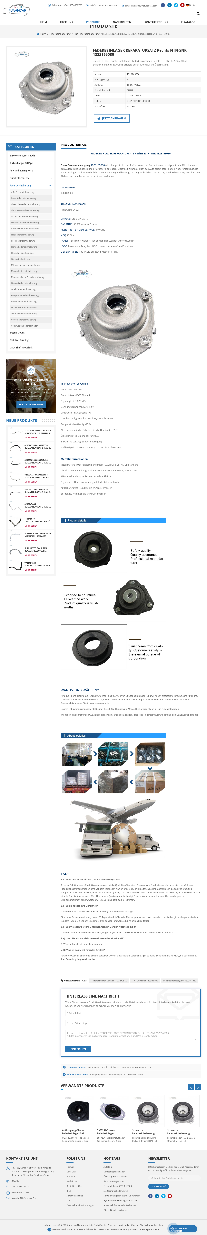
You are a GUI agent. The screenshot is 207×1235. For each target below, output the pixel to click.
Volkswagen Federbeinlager (24, 325)
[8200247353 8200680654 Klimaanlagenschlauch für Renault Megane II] (15, 477)
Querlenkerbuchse (19, 178)
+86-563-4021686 (20, 1192)
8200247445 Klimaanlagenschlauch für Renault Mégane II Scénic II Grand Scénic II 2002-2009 (38, 505)
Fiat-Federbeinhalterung (87, 33)
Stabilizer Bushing (19, 340)
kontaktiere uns (156, 22)
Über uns (66, 22)
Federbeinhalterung (60, 33)
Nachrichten (122, 22)
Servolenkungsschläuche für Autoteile (122, 1195)
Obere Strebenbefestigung (83, 165)
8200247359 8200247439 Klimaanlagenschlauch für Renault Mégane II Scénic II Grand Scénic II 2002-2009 (38, 490)
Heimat (70, 1166)
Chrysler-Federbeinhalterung (25, 210)
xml (68, 1200)
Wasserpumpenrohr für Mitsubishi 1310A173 (38, 534)
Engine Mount (17, 332)
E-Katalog (188, 22)
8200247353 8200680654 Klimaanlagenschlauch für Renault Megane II (38, 476)
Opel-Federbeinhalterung (23, 289)
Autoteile (108, 1166)
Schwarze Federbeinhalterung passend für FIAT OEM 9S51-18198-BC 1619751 (179, 1132)
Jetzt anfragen (113, 118)
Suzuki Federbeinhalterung (24, 307)
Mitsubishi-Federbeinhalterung (26, 265)
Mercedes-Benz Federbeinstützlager (28, 277)
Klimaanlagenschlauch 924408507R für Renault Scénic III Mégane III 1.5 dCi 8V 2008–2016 (38, 432)
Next (198, 1087)
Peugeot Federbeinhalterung (25, 295)
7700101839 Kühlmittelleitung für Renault (37, 564)
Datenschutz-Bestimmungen (80, 1205)
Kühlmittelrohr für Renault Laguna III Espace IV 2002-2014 (36, 549)
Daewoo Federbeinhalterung (25, 222)
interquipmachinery (149, 1229)
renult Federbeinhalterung (23, 301)
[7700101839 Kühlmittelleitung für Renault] (15, 566)
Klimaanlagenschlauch (114, 1171)
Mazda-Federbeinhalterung (24, 271)
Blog (68, 1190)
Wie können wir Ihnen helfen (31, 382)
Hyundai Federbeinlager (22, 252)
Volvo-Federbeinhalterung (23, 319)
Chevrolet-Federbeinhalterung (25, 204)
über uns (71, 1171)
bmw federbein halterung (23, 198)
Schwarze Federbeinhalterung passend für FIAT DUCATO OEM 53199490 (111, 1132)
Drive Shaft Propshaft (21, 347)
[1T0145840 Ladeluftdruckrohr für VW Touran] (15, 522)
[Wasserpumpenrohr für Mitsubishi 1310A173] (15, 536)
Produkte (93, 22)
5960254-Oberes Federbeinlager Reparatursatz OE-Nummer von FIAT (120, 1067)
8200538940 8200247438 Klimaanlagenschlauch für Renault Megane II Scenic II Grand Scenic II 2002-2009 (38, 461)
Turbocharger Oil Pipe (21, 163)
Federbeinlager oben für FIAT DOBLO (109, 980)
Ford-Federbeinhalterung (23, 240)
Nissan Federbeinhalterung (24, 283)
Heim (43, 22)
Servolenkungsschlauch (22, 155)
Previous (191, 1087)
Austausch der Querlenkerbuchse (120, 1205)
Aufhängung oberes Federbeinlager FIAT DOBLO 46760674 (115, 1074)
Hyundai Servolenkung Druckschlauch (122, 1200)
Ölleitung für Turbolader (115, 1176)
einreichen (78, 1049)
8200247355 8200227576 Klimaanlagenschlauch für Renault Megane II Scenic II (38, 446)
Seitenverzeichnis (74, 1195)
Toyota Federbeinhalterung (24, 313)
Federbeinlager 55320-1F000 (118, 1186)
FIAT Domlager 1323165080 (145, 980)
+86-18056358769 (73, 5)
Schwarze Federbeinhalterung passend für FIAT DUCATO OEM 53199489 (146, 1132)
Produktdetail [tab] (73, 145)
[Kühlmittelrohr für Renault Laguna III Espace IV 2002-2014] (15, 551)
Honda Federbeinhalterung (24, 246)
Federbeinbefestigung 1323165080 (179, 980)
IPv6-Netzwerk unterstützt (65, 1229)
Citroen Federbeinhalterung (24, 216)
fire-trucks (104, 1229)
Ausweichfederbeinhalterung (25, 228)
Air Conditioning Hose (21, 170)
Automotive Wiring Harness (124, 1229)
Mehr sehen (31, 437)
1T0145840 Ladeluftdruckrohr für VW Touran (38, 520)
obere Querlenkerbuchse (116, 1210)
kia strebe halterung (20, 259)
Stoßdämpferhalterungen (116, 1190)
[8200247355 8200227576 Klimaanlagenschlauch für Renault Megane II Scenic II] (15, 448)
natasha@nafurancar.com (144, 6)
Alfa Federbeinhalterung (22, 192)
